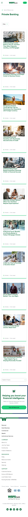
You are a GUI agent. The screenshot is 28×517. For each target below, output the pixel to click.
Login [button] (25, 2)
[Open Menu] (2, 2)
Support (23, 514)
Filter (4, 24)
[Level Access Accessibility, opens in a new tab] (17, 490)
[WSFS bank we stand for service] (14, 498)
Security (16, 514)
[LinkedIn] (7, 509)
